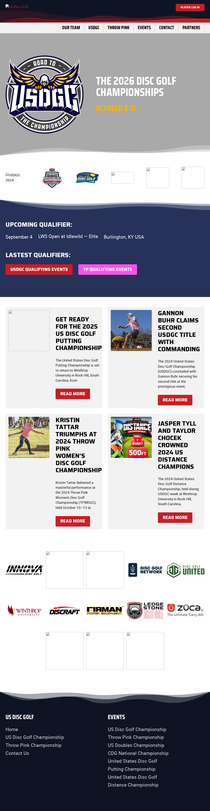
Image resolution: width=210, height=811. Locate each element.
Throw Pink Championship (34, 745)
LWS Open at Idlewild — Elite (68, 236)
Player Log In (190, 7)
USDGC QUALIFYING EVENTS (39, 269)
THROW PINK (118, 27)
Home (12, 729)
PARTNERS (191, 27)
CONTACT (166, 27)
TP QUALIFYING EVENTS (107, 269)
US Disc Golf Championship (35, 737)
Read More (72, 394)
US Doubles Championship (136, 745)
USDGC (93, 27)
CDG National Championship (138, 753)
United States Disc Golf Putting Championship (132, 765)
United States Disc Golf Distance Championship (133, 781)
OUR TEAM (71, 27)
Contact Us (17, 753)
